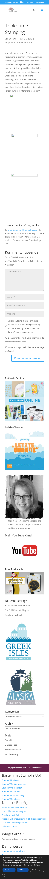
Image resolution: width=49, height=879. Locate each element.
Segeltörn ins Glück (13, 615)
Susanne (13, 39)
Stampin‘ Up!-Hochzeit (12, 787)
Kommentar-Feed (13, 749)
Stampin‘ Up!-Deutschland (13, 851)
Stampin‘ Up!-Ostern (11, 791)
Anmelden (9, 740)
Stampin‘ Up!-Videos (11, 799)
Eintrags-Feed (11, 744)
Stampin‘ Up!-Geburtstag (13, 795)
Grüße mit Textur (9, 826)
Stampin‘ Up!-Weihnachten (14, 784)
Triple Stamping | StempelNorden (22, 230)
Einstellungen (13, 862)
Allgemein (10, 42)
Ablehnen (22, 870)
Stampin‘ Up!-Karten (11, 780)
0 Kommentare (24, 42)
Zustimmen (9, 870)
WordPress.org (11, 754)
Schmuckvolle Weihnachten (17, 605)
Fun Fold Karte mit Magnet (17, 610)
